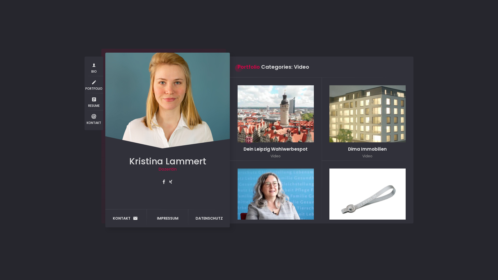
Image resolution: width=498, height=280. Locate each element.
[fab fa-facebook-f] (164, 182)
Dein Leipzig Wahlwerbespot (276, 149)
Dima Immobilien (367, 149)
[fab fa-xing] (170, 182)
